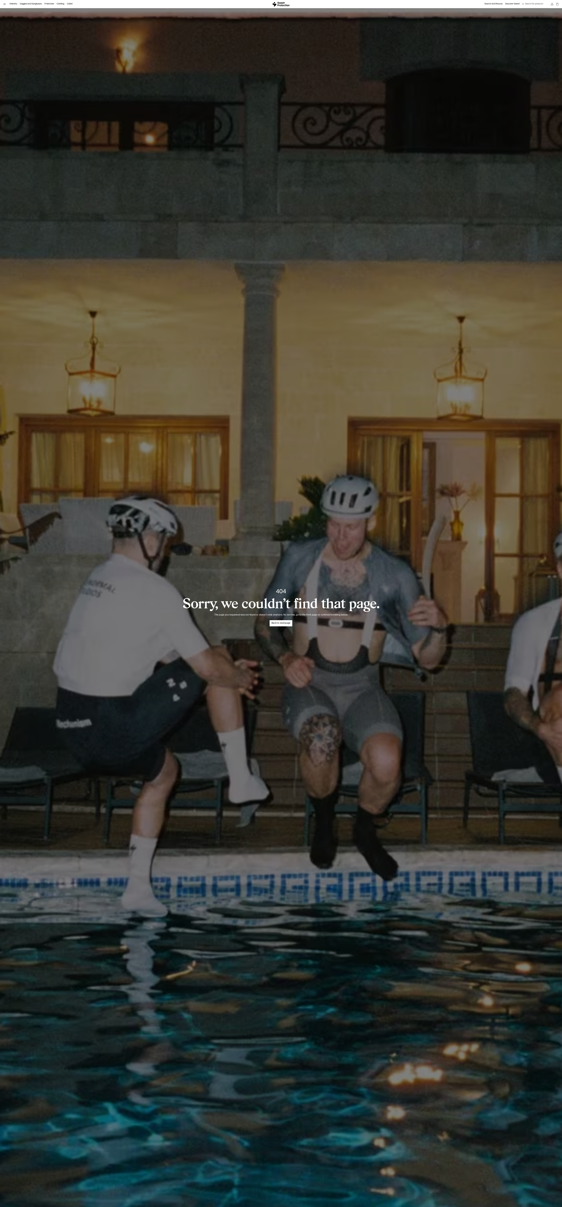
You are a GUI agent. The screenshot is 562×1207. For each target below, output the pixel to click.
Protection (49, 4)
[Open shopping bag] (556, 4)
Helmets (13, 4)
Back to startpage (281, 623)
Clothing (60, 4)
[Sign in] (553, 4)
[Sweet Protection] (281, 4)
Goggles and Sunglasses (31, 4)
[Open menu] (6, 4)
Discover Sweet (512, 4)
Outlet (70, 4)
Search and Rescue (493, 4)
